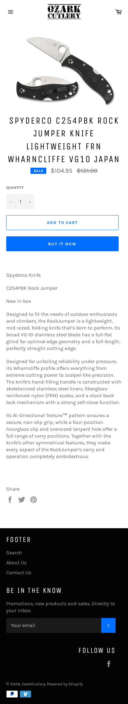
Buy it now (62, 244)
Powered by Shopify (65, 684)
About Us (16, 562)
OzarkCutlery (33, 684)
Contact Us (18, 572)
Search (14, 553)
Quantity (15, 187)
